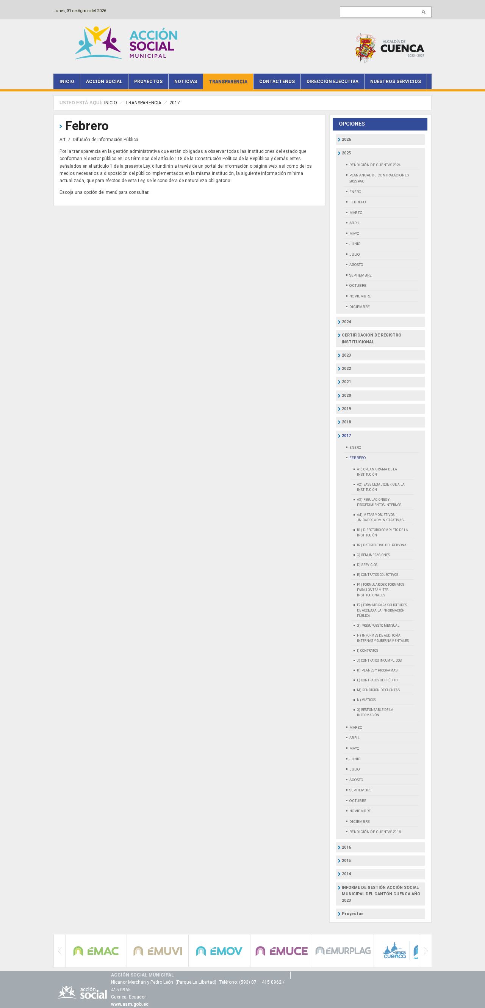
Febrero (87, 125)
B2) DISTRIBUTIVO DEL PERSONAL (382, 545)
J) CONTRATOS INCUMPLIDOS (379, 660)
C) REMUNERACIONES (373, 555)
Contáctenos (277, 81)
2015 (346, 860)
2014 (346, 873)
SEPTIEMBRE (360, 275)
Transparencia (228, 81)
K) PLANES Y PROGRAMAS (377, 670)
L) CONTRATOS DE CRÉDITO (377, 680)
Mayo (354, 748)
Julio (354, 769)
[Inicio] (128, 42)
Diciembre (359, 821)
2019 (346, 408)
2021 (346, 381)
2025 (346, 153)
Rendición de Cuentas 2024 (375, 165)
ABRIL (354, 223)
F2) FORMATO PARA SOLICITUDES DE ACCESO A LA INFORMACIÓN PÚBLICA (382, 610)
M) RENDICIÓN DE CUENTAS (378, 690)
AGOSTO (356, 265)
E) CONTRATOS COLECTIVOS (377, 575)
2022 (346, 368)
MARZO (356, 213)
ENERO (355, 192)
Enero (355, 447)
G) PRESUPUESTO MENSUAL (378, 625)
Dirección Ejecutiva (332, 81)
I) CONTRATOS (367, 651)
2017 (174, 102)
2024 (346, 321)
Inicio (66, 81)
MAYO (354, 233)
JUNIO (355, 244)
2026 (346, 139)
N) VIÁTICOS (366, 700)
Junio (355, 759)
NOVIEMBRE (360, 296)
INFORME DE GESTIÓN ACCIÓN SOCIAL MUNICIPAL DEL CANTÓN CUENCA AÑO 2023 (381, 894)
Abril (354, 738)
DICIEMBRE (359, 307)
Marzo (356, 727)
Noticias (185, 81)
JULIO (354, 254)
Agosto (356, 780)
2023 (346, 355)
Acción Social (104, 81)
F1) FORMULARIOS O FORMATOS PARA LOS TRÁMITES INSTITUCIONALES (380, 590)
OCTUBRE (357, 285)
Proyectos (148, 81)
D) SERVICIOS (367, 565)
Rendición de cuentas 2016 (375, 832)
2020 (346, 395)
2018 (346, 422)
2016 (346, 847)
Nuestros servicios (395, 81)
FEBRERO (357, 202)
